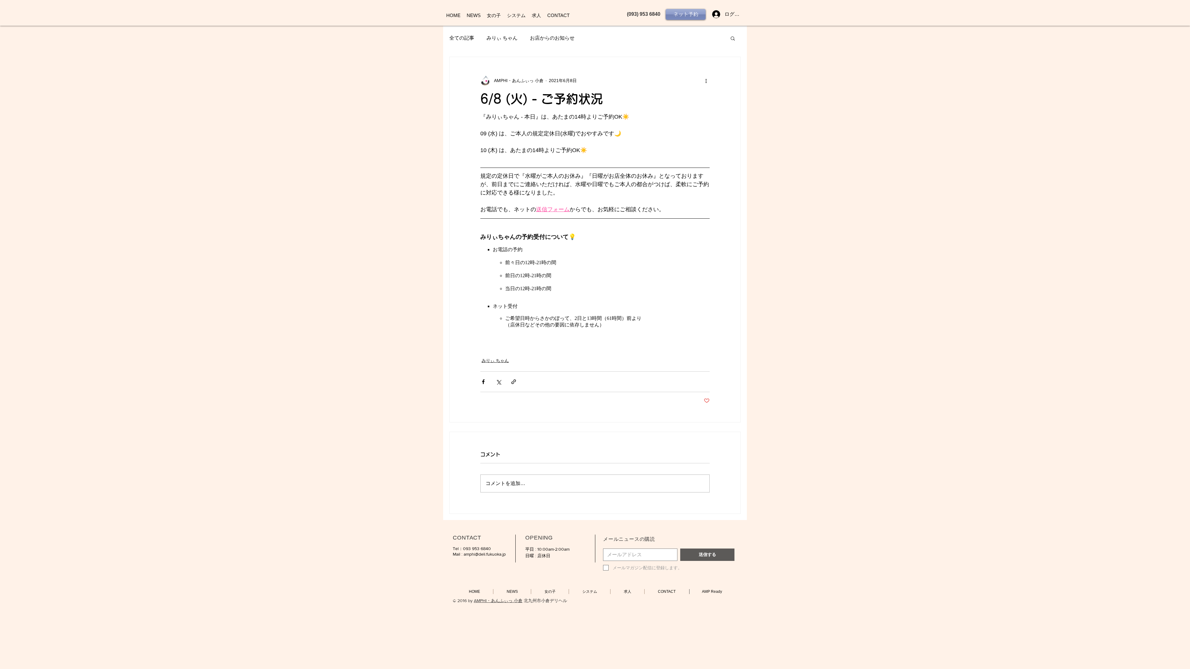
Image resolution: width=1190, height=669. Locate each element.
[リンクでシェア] (514, 382)
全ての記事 (461, 38)
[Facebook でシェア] (483, 382)
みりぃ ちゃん (502, 38)
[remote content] (595, 280)
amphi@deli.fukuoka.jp (485, 554)
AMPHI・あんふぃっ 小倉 (498, 600)
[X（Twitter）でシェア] (498, 382)
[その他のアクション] (706, 80)
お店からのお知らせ (552, 38)
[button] (733, 38)
